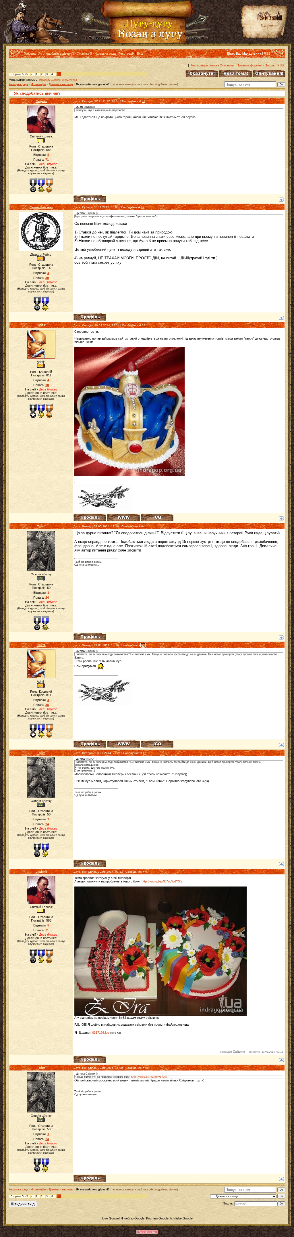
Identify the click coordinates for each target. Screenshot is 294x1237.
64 (143, 526)
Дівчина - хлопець (61, 84)
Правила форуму (249, 65)
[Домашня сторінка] (123, 517)
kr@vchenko (69, 79)
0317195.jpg (100, 1032)
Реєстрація (126, 53)
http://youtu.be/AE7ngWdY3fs (162, 881)
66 (144, 753)
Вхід (140, 53)
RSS (267, 53)
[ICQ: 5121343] (157, 517)
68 (147, 1067)
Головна (30, 53)
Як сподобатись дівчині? (93, 84)
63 (143, 325)
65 (143, 645)
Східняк (55, 79)
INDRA (41, 325)
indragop (44, 79)
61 (143, 101)
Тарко (41, 526)
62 (142, 207)
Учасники (227, 65)
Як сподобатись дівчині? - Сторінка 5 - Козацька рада (77, 53)
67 (147, 871)
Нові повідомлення (203, 65)
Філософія (38, 84)
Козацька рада (18, 84)
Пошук (269, 65)
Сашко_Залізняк (41, 207)
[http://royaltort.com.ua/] (129, 475)
